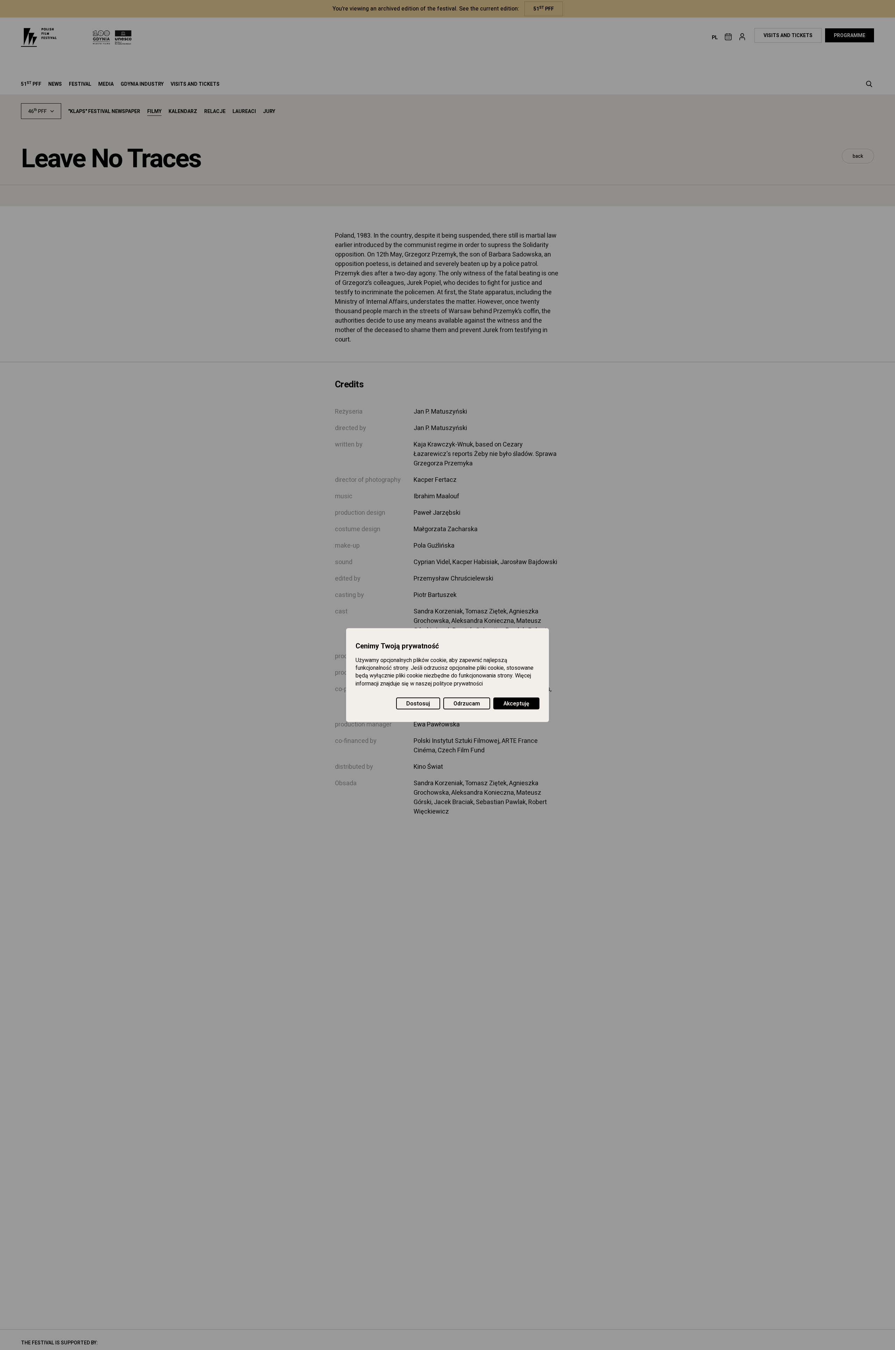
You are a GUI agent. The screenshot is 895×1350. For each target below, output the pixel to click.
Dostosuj (418, 703)
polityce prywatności (458, 684)
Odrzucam (466, 703)
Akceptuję (516, 703)
